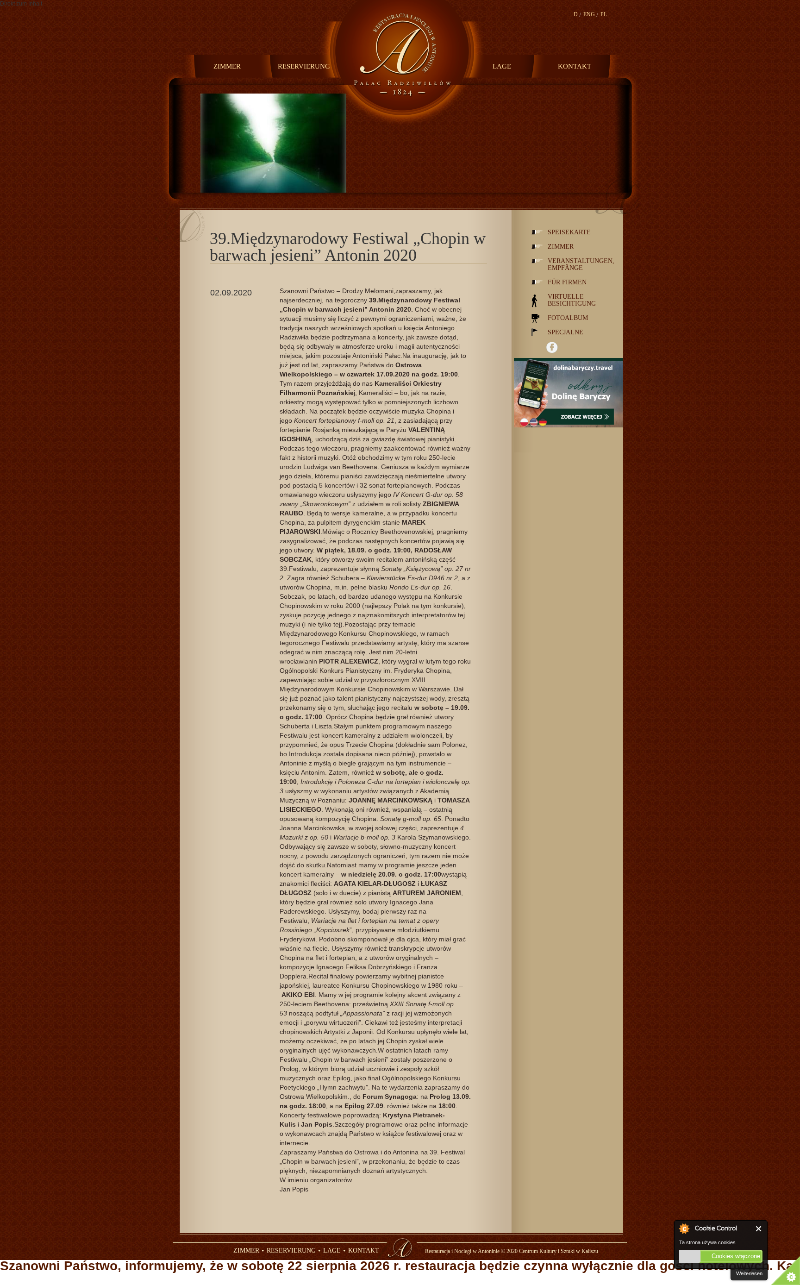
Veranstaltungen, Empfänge (581, 264)
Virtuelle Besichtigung (572, 300)
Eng (589, 14)
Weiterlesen (749, 1273)
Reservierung (302, 66)
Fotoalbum (568, 317)
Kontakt (574, 66)
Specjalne (565, 332)
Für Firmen (567, 282)
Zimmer (227, 66)
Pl (603, 14)
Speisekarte (569, 232)
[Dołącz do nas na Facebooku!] (552, 347)
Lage (502, 66)
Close (759, 1229)
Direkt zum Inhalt (21, 3)
